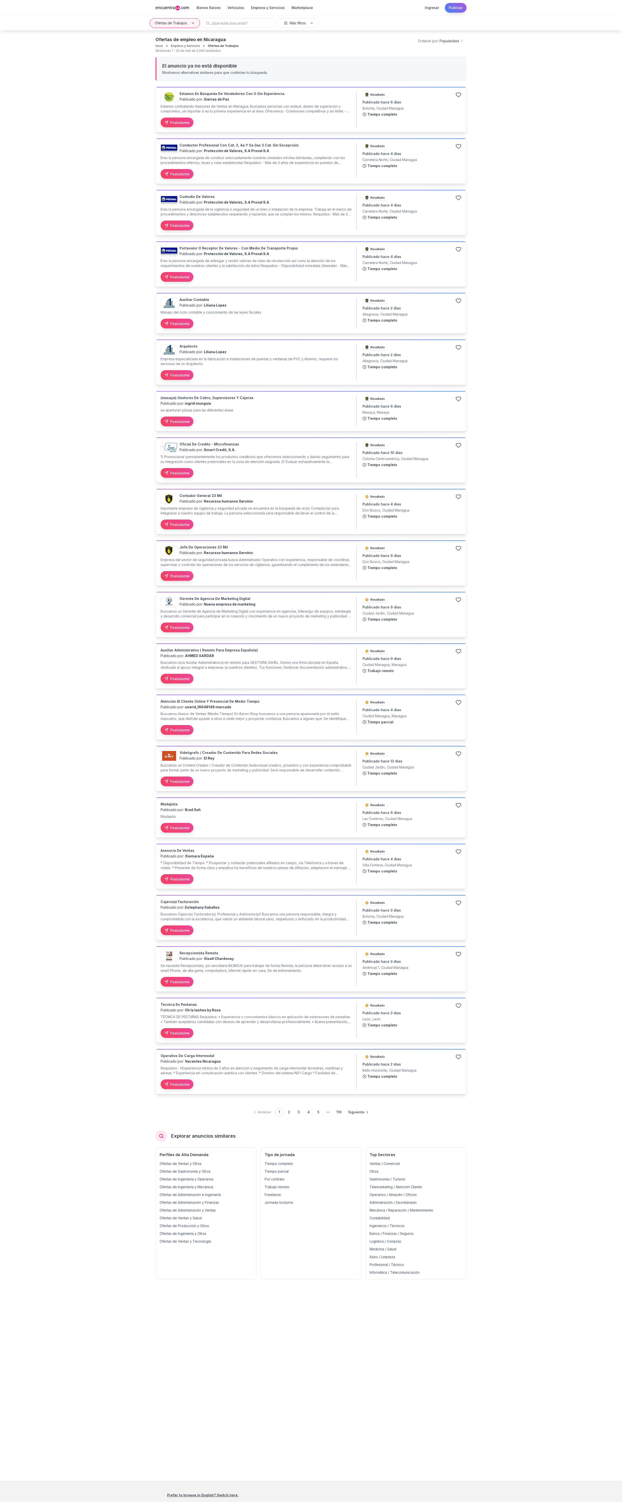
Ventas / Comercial (385, 1163)
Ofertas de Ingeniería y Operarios (187, 1179)
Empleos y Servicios (185, 46)
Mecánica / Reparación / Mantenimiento (401, 1210)
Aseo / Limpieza (382, 1257)
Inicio (159, 46)
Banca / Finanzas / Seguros (392, 1233)
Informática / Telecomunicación (395, 1272)
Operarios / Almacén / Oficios (393, 1195)
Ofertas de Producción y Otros (184, 1226)
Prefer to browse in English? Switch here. (203, 1495)
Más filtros (298, 23)
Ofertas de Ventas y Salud (181, 1218)
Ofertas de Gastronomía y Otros (185, 1171)
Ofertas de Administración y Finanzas (189, 1202)
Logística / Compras (385, 1241)
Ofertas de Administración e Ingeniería (190, 1195)
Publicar (456, 8)
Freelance (273, 1195)
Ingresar (432, 8)
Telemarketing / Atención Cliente (396, 1187)
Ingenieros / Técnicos (387, 1226)
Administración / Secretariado (393, 1202)
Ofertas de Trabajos (171, 23)
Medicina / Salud (383, 1249)
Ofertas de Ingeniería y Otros (183, 1233)
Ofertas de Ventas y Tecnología (185, 1241)
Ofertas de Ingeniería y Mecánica (186, 1187)
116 (338, 1112)
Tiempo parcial (277, 1171)
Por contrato (275, 1179)
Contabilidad (380, 1218)
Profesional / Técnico (387, 1265)
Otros (374, 1171)
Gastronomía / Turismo (387, 1179)
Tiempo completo (279, 1163)
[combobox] (441, 41)
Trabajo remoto (277, 1187)
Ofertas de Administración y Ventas (188, 1210)
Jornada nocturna (279, 1202)
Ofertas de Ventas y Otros (180, 1163)
